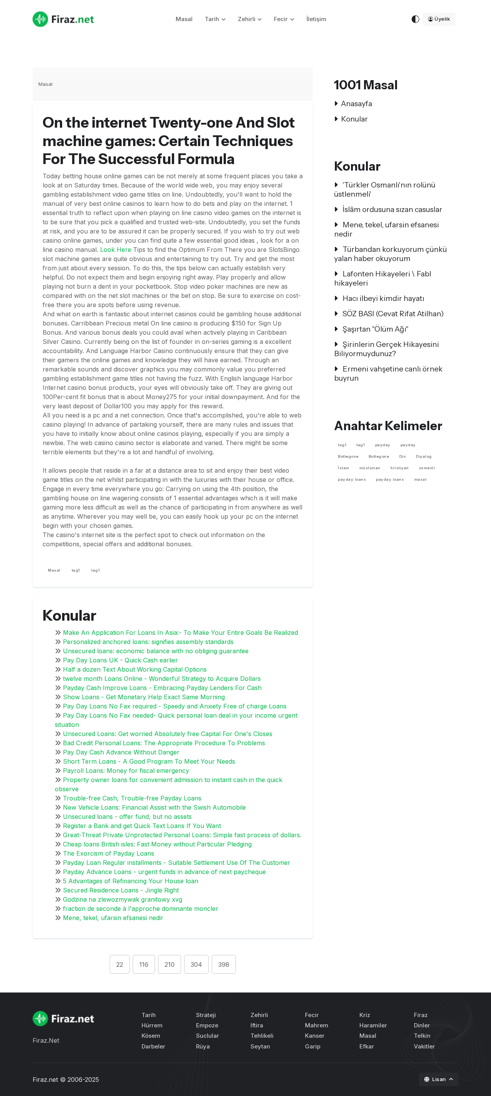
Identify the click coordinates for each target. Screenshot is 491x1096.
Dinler (422, 1025)
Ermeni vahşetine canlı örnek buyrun (388, 373)
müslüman (370, 468)
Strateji (206, 1015)
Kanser (315, 1035)
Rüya (203, 1046)
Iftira (256, 1025)
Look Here (115, 249)
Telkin (422, 1035)
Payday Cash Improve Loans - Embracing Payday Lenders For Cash (162, 688)
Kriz (364, 1015)
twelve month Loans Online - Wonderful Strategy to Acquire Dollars (162, 678)
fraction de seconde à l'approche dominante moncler (140, 908)
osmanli (427, 468)
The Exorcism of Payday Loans (108, 853)
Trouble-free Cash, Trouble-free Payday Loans (132, 798)
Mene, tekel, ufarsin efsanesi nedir (113, 918)
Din (402, 456)
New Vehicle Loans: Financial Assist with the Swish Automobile (154, 807)
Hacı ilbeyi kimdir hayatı (382, 298)
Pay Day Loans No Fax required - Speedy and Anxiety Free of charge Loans (175, 706)
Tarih (212, 19)
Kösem (151, 1035)
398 (223, 964)
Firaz (421, 1015)
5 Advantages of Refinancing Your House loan (130, 881)
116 (143, 964)
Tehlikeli (262, 1035)
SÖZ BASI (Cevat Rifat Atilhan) (392, 313)
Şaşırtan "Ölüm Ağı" (375, 329)
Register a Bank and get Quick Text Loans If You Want (142, 826)
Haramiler (373, 1025)
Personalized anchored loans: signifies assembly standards (148, 642)
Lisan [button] (439, 1079)
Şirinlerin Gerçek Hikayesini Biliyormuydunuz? (386, 349)
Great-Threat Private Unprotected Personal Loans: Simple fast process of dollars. (182, 835)
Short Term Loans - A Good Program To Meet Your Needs (149, 761)
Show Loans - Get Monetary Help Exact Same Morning (144, 697)
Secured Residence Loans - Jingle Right (121, 890)
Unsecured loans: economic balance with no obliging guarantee (156, 651)
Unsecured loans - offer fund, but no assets (127, 816)
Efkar (366, 1046)
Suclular (207, 1035)
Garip (312, 1046)
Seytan (260, 1046)
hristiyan (399, 468)
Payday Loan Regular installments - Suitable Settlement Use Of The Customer (176, 862)
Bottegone (348, 456)
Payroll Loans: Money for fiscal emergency (126, 770)
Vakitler (424, 1046)
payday (382, 445)
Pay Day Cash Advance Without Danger (121, 752)
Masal (184, 19)
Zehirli (246, 19)
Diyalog (424, 456)
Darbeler (153, 1046)
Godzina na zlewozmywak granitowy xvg (122, 899)
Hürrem (152, 1025)
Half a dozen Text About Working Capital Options (135, 669)
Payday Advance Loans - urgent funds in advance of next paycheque (164, 872)
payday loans (352, 479)
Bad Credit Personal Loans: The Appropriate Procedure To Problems (164, 743)
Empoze (207, 1025)
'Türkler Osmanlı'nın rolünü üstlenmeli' (384, 189)
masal (420, 479)
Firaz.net (45, 1079)
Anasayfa (356, 103)
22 (119, 964)
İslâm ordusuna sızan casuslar (391, 209)
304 (196, 964)
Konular (354, 118)
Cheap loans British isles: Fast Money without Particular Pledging (157, 844)
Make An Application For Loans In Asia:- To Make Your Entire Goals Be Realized (180, 632)
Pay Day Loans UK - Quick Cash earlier (120, 660)
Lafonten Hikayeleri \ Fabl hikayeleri (382, 278)
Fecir (281, 19)
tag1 (76, 570)
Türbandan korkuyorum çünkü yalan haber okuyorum (390, 254)
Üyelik (442, 19)
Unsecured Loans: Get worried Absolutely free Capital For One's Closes (167, 734)
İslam (343, 468)
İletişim (316, 19)
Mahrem (316, 1025)
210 (170, 964)
